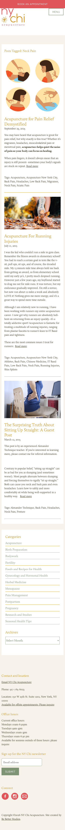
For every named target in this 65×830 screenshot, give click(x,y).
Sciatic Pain (23, 185)
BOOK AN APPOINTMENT (33, 4)
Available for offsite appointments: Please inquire (28, 704)
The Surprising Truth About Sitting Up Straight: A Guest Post (29, 430)
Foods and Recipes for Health (23, 569)
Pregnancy (11, 608)
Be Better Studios (11, 819)
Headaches (22, 181)
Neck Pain (10, 185)
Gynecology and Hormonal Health (26, 575)
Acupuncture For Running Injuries (27, 238)
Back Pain (9, 181)
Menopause (12, 588)
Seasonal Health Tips (18, 621)
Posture (21, 511)
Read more (32, 166)
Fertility (10, 562)
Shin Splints (10, 369)
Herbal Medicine (15, 582)
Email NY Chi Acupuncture (17, 682)
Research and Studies (18, 615)
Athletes (8, 361)
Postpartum (12, 601)
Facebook (5, 796)
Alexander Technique (22, 507)
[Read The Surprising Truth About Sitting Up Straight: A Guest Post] (32, 399)
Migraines (52, 181)
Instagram (14, 796)
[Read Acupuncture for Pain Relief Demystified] (32, 84)
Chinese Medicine (36, 361)
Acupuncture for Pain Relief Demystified (29, 121)
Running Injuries (49, 365)
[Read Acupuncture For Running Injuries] (32, 213)
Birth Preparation (16, 549)
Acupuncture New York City (41, 177)
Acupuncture (18, 177)
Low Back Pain (38, 181)
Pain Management (16, 595)
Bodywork (11, 556)
